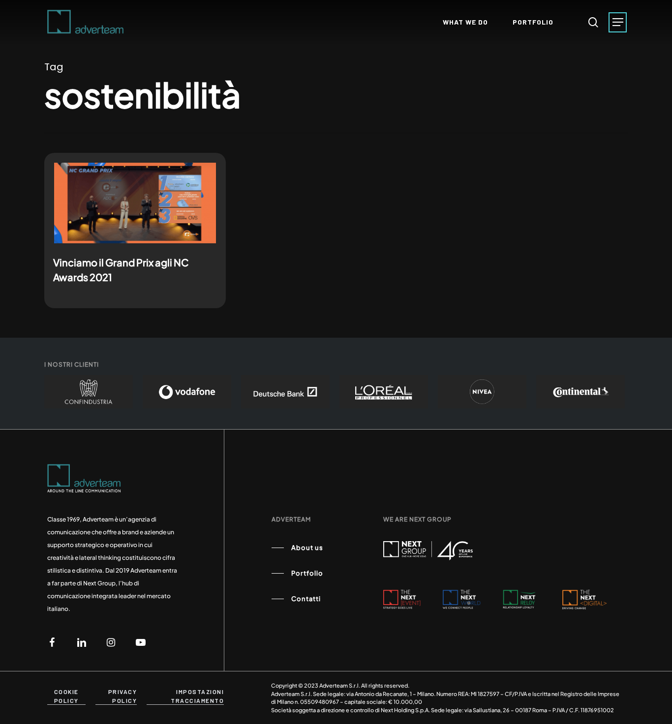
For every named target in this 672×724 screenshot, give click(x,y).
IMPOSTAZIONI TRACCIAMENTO (197, 696)
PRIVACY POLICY (122, 696)
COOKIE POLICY (66, 696)
